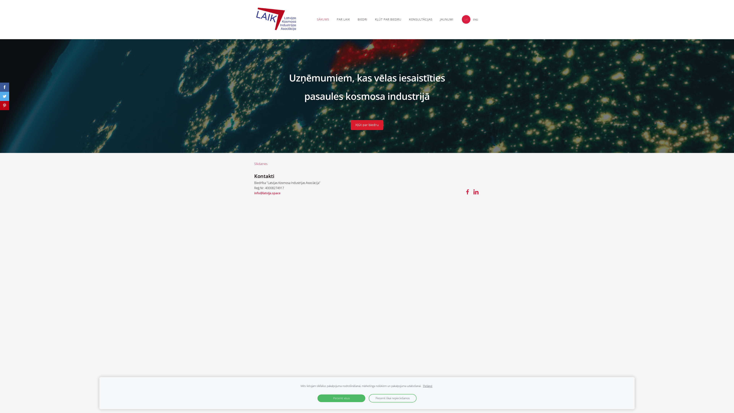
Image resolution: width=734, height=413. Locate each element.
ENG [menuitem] (475, 19)
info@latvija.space (267, 193)
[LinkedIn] (476, 192)
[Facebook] (467, 192)
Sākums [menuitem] (323, 19)
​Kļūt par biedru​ (367, 125)
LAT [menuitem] (466, 19)
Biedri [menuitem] (362, 19)
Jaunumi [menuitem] (446, 19)
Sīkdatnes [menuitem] (260, 164)
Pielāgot (427, 386)
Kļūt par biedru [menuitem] (388, 19)
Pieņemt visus (341, 398)
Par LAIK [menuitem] (343, 19)
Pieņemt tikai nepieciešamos (393, 398)
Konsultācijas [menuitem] (420, 19)
